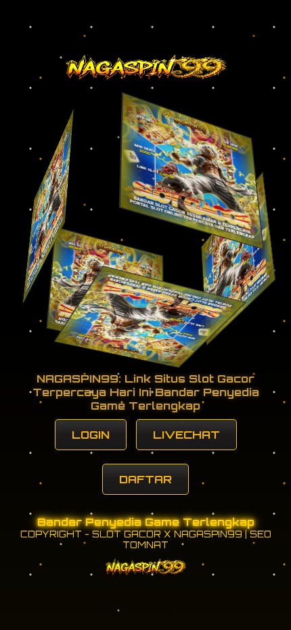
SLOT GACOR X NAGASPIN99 (167, 534)
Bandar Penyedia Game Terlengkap (145, 522)
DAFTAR (145, 479)
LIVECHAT (186, 434)
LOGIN (91, 434)
